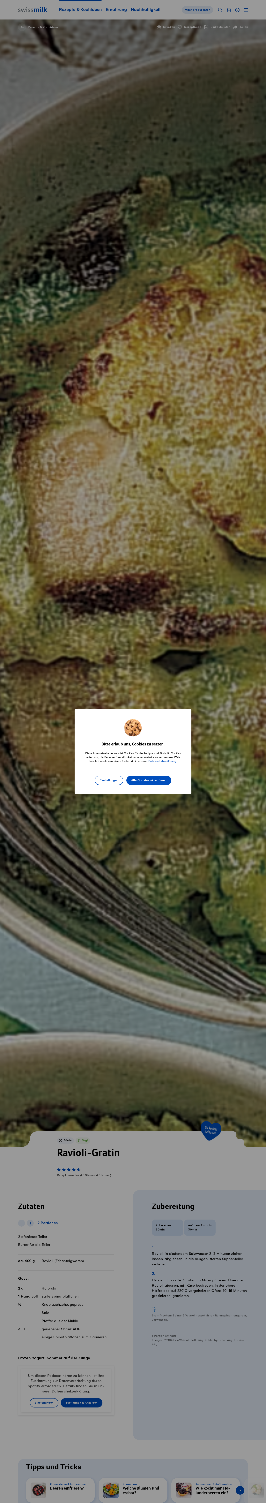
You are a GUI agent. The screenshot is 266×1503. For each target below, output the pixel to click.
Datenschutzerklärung (162, 761)
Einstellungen (109, 780)
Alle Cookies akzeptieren (148, 780)
